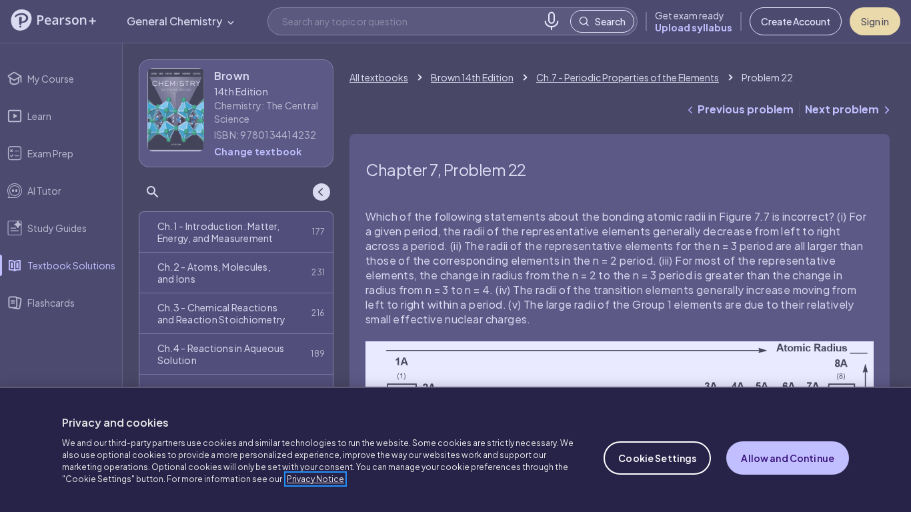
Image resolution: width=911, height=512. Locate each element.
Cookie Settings (657, 458)
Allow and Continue (787, 458)
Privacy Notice (315, 479)
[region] (455, 449)
